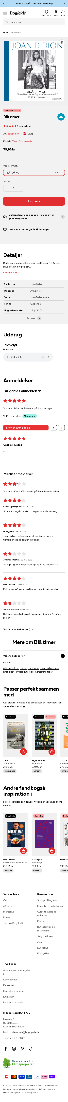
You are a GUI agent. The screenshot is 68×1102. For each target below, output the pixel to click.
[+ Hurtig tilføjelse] (23, 751)
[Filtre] (53, 427)
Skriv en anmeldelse (18, 427)
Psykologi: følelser (24, 671)
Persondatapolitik (13, 1002)
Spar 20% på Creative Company (34, 3)
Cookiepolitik (10, 979)
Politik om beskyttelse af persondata (19, 1089)
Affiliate (7, 906)
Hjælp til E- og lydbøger (50, 906)
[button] (10, 126)
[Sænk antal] (7, 188)
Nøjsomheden (38, 760)
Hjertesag (8, 911)
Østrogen (37, 859)
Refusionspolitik (46, 1089)
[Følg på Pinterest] (22, 1049)
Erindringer (33, 668)
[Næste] (64, 3)
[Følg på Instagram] (14, 1049)
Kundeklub (43, 947)
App (39, 941)
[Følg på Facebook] (5, 1049)
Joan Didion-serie (22, 141)
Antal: (6, 181)
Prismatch (42, 921)
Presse (6, 917)
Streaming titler (43, 671)
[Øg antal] (20, 188)
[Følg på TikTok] (31, 1049)
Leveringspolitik (31, 1092)
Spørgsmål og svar (47, 900)
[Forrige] (3, 3)
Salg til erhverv (45, 936)
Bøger (23, 668)
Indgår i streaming (12, 110)
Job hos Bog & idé (13, 923)
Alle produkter (11, 668)
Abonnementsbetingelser (16, 972)
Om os (6, 900)
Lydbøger (8, 671)
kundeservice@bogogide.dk (24, 1032)
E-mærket (8, 985)
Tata (5, 760)
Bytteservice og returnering (46, 928)
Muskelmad (9, 859)
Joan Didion (12, 133)
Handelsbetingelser (13, 991)
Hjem (6, 32)
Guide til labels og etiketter (46, 913)
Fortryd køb (43, 953)
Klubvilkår (8, 996)
